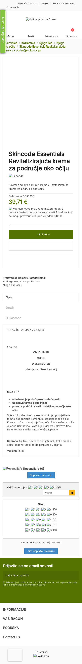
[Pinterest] (19, 259)
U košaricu (43, 234)
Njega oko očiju (12, 284)
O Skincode (13, 318)
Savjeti (45, 3)
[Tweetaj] (15, 259)
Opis (9, 297)
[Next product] (77, 46)
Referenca (15, 196)
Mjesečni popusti (28, 3)
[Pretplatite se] (75, 575)
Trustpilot (41, 651)
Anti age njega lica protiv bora (22, 281)
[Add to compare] (41, 246)
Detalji (10, 307)
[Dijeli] (11, 259)
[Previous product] (74, 46)
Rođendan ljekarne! (63, 3)
